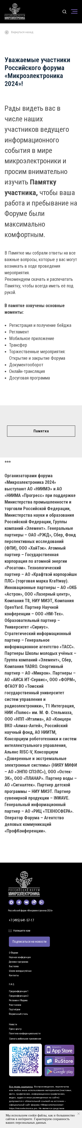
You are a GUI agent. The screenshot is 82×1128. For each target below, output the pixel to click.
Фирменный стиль (18, 1014)
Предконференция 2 (18, 996)
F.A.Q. (12, 984)
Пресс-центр (15, 1029)
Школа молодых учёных (20, 971)
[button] (64, 11)
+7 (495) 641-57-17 (21, 920)
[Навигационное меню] (74, 11)
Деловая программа (18, 962)
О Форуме (13, 953)
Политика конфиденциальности (25, 1033)
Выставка (14, 966)
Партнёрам (14, 1009)
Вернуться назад (22, 32)
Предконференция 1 (18, 991)
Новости (13, 1024)
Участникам (15, 1005)
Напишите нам (21, 930)
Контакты (14, 975)
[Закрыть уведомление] (78, 1113)
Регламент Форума (18, 1000)
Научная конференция (20, 957)
